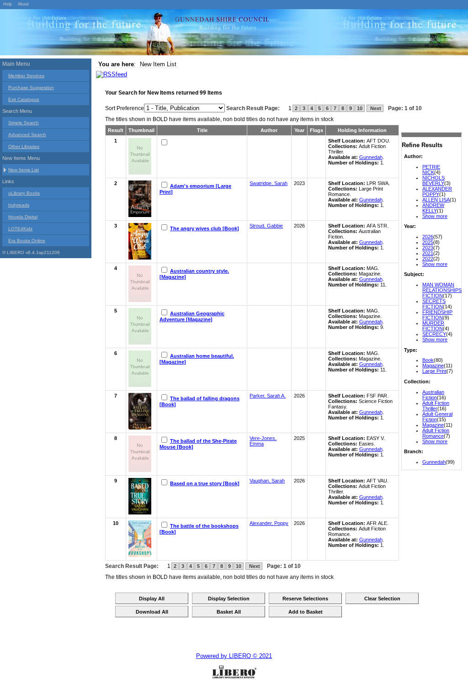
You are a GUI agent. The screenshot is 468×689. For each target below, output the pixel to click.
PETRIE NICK (431, 169)
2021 (427, 253)
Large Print (434, 371)
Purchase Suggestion (31, 87)
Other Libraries (23, 146)
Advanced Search (27, 134)
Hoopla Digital (22, 216)
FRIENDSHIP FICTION (437, 314)
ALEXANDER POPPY (437, 191)
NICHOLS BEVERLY (433, 180)
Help (7, 4)
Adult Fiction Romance (435, 433)
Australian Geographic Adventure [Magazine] (192, 316)
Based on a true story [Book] (204, 483)
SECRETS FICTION (434, 303)
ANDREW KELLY (433, 207)
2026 (427, 236)
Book (428, 360)
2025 (427, 242)
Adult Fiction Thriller (435, 405)
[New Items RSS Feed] (111, 74)
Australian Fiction (433, 394)
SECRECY (434, 334)
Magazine (433, 365)
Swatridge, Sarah (268, 183)
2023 (427, 247)
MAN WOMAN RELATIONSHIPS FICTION (442, 290)
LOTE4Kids (20, 228)
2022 (427, 258)
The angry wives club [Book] (204, 228)
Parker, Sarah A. (268, 395)
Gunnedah (434, 462)
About (23, 4)
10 (359, 108)
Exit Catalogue (23, 99)
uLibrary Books (24, 193)
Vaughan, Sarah (267, 480)
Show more (434, 216)
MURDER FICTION (433, 325)
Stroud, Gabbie (266, 225)
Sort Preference (124, 108)
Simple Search (23, 122)
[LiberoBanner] (137, 33)
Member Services (26, 75)
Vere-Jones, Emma (263, 440)
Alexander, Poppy (269, 523)
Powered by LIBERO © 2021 (234, 655)
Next (375, 108)
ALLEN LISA (436, 199)
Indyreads (18, 204)
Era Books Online (26, 240)
